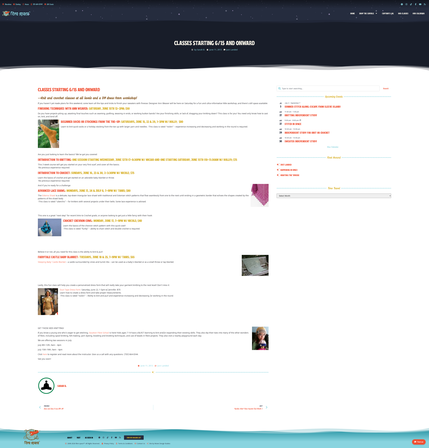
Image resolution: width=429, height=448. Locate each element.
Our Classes (403, 13)
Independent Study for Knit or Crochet (307, 132)
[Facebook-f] (416, 4)
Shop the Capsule (366, 13)
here (45, 354)
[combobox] (328, 88)
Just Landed (232, 49)
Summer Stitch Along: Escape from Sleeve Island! (313, 106)
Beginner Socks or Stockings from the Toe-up (90, 121)
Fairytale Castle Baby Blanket (58, 256)
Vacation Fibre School (99, 332)
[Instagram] (406, 4)
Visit (79, 437)
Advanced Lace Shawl (51, 190)
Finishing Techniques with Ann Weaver (62, 108)
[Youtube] (420, 4)
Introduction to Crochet (54, 172)
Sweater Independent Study (301, 141)
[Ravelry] (402, 4)
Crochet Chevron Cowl (77, 220)
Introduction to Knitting (54, 159)
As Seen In (89, 437)
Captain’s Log (388, 13)
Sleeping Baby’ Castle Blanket (52, 262)
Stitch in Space (293, 123)
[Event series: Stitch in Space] (300, 120)
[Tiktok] (411, 4)
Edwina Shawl (48, 195)
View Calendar (333, 147)
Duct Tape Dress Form (70, 289)
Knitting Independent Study (301, 115)
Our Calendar (419, 13)
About (69, 437)
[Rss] (425, 4)
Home (352, 13)
